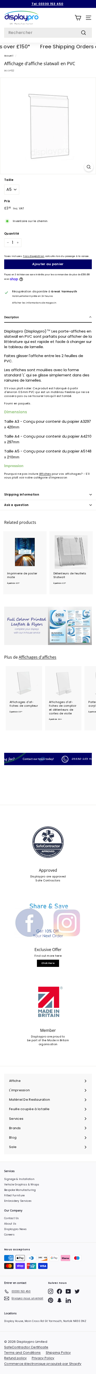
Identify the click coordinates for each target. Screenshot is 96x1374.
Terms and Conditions (22, 1352)
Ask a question (16, 505)
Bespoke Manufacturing (20, 1190)
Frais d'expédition (33, 256)
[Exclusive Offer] (48, 921)
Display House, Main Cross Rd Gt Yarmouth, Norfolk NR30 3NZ (45, 1321)
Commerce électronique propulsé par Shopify (42, 1363)
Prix (7, 201)
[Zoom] (88, 166)
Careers (9, 1234)
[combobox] (48, 33)
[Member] (48, 1002)
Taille (9, 180)
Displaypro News (15, 1229)
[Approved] (48, 842)
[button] (48, 317)
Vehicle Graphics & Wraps (21, 1184)
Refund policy (15, 1358)
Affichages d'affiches (37, 657)
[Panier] (78, 17)
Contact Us (11, 1218)
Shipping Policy (58, 1352)
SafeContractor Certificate (26, 1347)
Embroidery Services (18, 1201)
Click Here (48, 963)
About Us (10, 1224)
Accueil (8, 55)
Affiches (45, 474)
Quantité (11, 234)
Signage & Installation (19, 1179)
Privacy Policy (43, 1358)
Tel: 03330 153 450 (48, 3)
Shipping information (21, 494)
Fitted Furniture (14, 1195)
